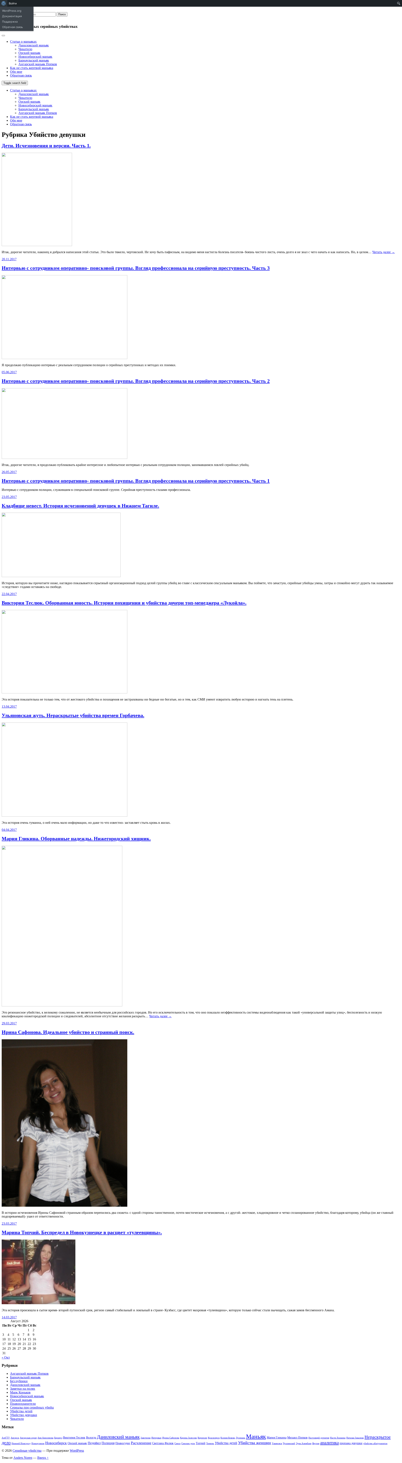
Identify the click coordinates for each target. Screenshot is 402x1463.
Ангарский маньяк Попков (37, 64)
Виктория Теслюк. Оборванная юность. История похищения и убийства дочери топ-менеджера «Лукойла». (124, 603)
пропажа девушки (351, 1443)
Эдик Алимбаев (303, 1443)
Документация (12, 16)
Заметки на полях (22, 1388)
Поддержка (10, 21)
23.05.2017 (9, 497)
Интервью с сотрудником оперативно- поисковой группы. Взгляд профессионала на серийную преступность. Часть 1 (136, 481)
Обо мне (16, 71)
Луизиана (240, 1438)
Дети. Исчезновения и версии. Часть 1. (46, 145)
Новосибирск (56, 1443)
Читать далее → (383, 252)
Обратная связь (12, 27)
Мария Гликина (276, 1437)
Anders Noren (22, 1457)
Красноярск (214, 1438)
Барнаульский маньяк (33, 60)
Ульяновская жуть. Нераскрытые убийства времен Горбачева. (73, 715)
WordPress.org (11, 10)
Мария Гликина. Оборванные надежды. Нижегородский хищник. (76, 838)
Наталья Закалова (355, 1438)
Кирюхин (202, 1438)
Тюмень (210, 1443)
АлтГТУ (6, 1438)
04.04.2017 (9, 830)
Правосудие (122, 1443)
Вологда (91, 1437)
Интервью (156, 1438)
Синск (177, 1443)
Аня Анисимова (45, 1438)
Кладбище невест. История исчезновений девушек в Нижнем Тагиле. (80, 505)
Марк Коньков (20, 1392)
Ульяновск (277, 1443)
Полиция (108, 1443)
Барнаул (58, 1438)
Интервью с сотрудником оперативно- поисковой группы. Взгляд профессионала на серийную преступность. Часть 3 (136, 268)
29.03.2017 (9, 1023)
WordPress (77, 1450)
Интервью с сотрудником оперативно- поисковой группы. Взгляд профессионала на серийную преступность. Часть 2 (136, 381)
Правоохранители (23, 1403)
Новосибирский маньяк (35, 56)
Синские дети (188, 1443)
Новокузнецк (37, 1443)
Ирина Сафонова (170, 1438)
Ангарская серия (28, 1438)
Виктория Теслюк (74, 1437)
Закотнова (145, 1438)
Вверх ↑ (43, 1457)
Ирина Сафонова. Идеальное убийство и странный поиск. (68, 1032)
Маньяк (256, 1436)
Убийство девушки (23, 1415)
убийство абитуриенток (375, 1443)
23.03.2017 (9, 1223)
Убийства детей (21, 1411)
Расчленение (141, 1443)
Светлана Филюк (163, 1443)
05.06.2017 (9, 372)
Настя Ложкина (337, 1438)
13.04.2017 (9, 706)
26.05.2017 (9, 472)
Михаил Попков (297, 1437)
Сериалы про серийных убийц (32, 1407)
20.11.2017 (9, 259)
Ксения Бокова (227, 1438)
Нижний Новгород (21, 1443)
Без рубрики (19, 1381)
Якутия (315, 1443)
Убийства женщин (254, 1442)
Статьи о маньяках (23, 41)
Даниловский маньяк (33, 45)
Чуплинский (289, 1443)
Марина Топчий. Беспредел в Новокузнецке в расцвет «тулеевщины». (82, 1232)
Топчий (200, 1443)
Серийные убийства (27, 1450)
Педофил (94, 1443)
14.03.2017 (9, 1317)
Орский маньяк (29, 53)
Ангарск (15, 1438)
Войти (13, 3)
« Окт (6, 1357)
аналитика (329, 1442)
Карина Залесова (188, 1438)
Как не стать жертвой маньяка (31, 68)
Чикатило (25, 49)
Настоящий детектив (318, 1438)
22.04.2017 (9, 594)
